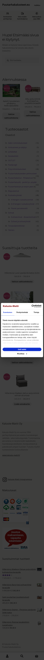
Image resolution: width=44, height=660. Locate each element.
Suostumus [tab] (7, 312)
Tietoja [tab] (36, 312)
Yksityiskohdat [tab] (22, 312)
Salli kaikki (22, 349)
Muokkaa (20, 354)
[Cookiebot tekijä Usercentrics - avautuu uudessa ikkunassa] (31, 306)
